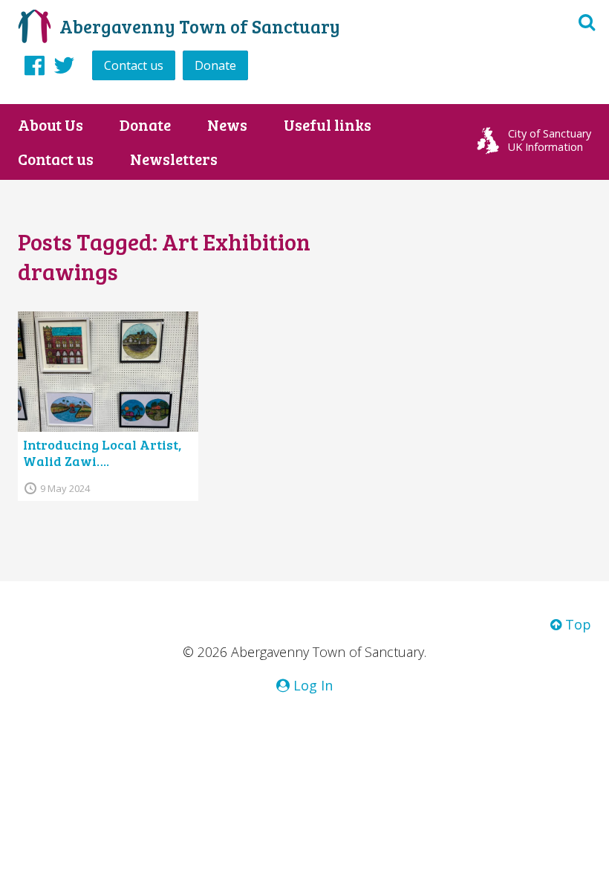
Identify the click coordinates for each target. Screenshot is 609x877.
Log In (311, 685)
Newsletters (174, 159)
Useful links (327, 124)
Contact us (133, 65)
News (227, 124)
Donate (215, 65)
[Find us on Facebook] (35, 64)
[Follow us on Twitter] (64, 64)
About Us (50, 124)
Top (576, 624)
